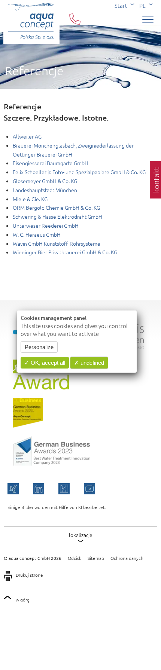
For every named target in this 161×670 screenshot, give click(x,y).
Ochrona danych (126, 558)
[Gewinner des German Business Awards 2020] (28, 425)
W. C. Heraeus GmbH (37, 234)
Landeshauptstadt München (45, 190)
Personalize (39, 347)
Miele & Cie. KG (30, 199)
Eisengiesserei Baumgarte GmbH (50, 163)
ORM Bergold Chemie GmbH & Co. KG (56, 207)
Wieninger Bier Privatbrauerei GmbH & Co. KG (65, 252)
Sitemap (96, 558)
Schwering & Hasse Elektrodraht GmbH (57, 216)
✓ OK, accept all (44, 363)
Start (121, 5)
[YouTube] (89, 488)
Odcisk (74, 558)
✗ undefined (89, 363)
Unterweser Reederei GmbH (46, 225)
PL (142, 5)
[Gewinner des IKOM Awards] (41, 387)
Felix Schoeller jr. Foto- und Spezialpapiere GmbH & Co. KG (79, 172)
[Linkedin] (38, 488)
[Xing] (13, 488)
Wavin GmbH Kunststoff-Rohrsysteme (56, 243)
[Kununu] (64, 488)
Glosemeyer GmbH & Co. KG (45, 181)
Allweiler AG (27, 136)
